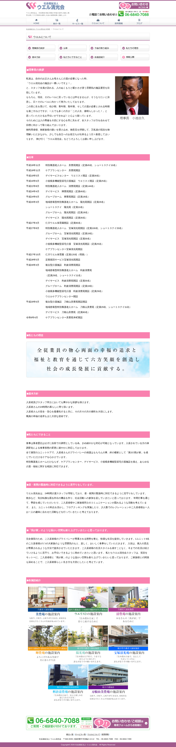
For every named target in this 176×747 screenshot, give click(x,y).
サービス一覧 (80, 734)
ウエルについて (93, 734)
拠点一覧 (69, 734)
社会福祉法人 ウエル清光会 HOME (38, 29)
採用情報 (105, 734)
